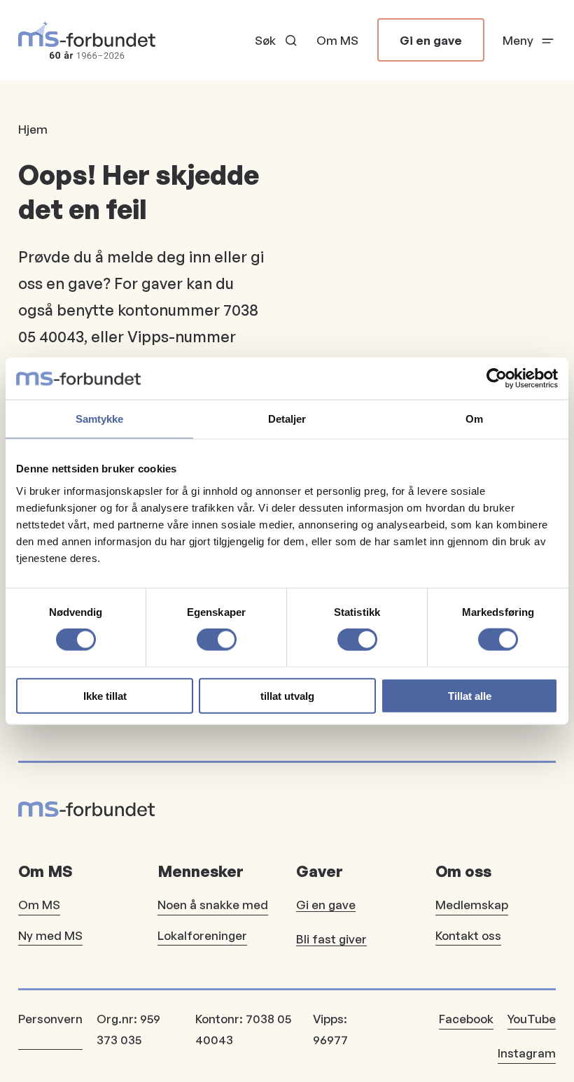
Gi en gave (431, 40)
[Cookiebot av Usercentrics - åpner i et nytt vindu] (496, 378)
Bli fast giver (331, 939)
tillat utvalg (287, 695)
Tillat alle (469, 695)
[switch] (217, 639)
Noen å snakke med (213, 904)
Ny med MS (50, 935)
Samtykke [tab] (100, 419)
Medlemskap (471, 904)
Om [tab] (474, 419)
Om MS (337, 40)
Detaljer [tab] (287, 419)
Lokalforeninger (202, 935)
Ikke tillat (105, 695)
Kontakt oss (468, 935)
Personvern (50, 1018)
